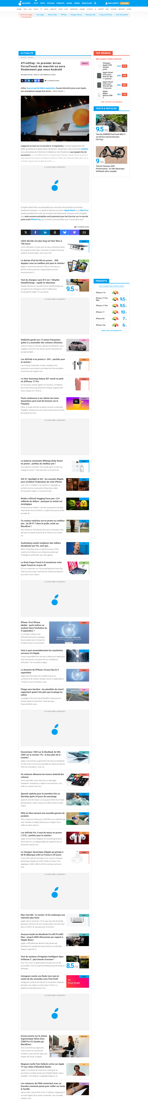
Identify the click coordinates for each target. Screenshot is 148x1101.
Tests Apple (40, 15)
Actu (36, 3)
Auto (66, 9)
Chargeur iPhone (76, 15)
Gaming (82, 9)
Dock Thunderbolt (122, 15)
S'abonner (124, 3)
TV (41, 9)
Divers (129, 9)
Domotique (74, 9)
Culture (113, 9)
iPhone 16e (100, 325)
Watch (36, 9)
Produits (60, 3)
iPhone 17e (100, 292)
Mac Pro (84, 210)
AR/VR (60, 9)
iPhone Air (100, 318)
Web (107, 9)
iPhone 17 (100, 312)
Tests (42, 3)
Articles (50, 3)
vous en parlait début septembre (41, 88)
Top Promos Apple (26, 15)
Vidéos (77, 3)
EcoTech (90, 9)
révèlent (84, 149)
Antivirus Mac (52, 15)
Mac (30, 9)
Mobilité (53, 9)
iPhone (19, 9)
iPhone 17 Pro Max (102, 299)
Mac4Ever (24, 57)
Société (101, 9)
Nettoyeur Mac (91, 15)
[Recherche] (95, 3)
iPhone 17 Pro (102, 305)
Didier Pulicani (27, 74)
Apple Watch (69, 210)
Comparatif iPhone (105, 15)
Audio (46, 9)
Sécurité (122, 9)
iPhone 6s (36, 219)
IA (95, 9)
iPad (25, 9)
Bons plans (87, 3)
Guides (69, 3)
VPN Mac (64, 15)
